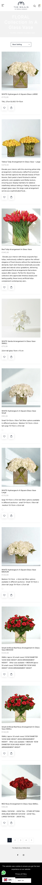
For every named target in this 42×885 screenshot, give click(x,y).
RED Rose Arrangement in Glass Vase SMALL (20, 804)
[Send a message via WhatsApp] (3, 872)
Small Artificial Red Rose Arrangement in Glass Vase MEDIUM (21, 649)
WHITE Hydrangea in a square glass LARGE (20, 94)
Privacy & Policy (21, 874)
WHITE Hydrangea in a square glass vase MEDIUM (19, 571)
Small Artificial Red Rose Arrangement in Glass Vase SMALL (21, 728)
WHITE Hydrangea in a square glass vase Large (19, 491)
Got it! (21, 880)
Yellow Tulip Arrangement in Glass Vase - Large (21, 162)
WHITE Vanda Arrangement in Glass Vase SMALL (18, 342)
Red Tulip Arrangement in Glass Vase (17, 249)
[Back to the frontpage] (8, 33)
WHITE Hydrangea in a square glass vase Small (19, 412)
